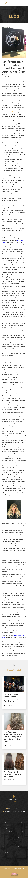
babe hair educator (8, 831)
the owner (7, 825)
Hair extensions (20, 828)
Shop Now (20, 855)
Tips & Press (20, 849)
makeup (20, 837)
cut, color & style (7, 846)
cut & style (20, 822)
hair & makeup (8, 855)
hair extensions (7, 849)
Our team (7, 822)
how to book (20, 852)
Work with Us (7, 837)
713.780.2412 (15, 805)
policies (8, 828)
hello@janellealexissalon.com (15, 808)
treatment (20, 831)
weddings (20, 834)
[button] (25, 3)
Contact (20, 846)
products (8, 834)
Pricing (20, 840)
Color (20, 825)
